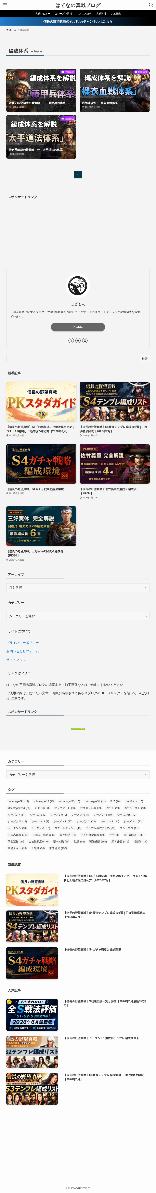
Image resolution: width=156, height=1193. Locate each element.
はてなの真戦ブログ (78, 4)
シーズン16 (17, 821)
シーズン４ (133, 821)
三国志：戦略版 (44, 835)
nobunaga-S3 (69, 801)
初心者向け (133, 835)
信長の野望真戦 (93, 835)
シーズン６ (40, 828)
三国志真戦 (18, 835)
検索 (145, 358)
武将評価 (120, 841)
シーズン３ (109, 821)
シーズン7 (16, 814)
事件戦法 (68, 835)
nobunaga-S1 (18, 801)
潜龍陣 (140, 841)
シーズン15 (126, 814)
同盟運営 (16, 841)
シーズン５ (17, 828)
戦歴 (79, 841)
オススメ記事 (91, 808)
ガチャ (113, 808)
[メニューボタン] (5, 5)
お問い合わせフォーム (22, 651)
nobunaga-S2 (44, 801)
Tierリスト (134, 801)
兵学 (114, 835)
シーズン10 (80, 814)
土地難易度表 (39, 841)
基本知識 (61, 841)
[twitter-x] (71, 340)
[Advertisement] (78, 234)
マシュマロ (129, 828)
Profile (78, 327)
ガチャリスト (135, 808)
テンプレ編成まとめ (100, 828)
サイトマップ (16, 659)
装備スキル (17, 848)
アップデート (65, 808)
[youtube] (78, 340)
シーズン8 (38, 814)
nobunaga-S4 (95, 801)
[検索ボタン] (151, 5)
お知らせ (42, 808)
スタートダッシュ (68, 828)
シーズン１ (63, 821)
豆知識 (38, 848)
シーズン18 (40, 821)
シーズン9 (59, 814)
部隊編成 (58, 848)
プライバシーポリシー (22, 642)
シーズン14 (103, 814)
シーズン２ (86, 821)
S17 (115, 801)
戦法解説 (98, 841)
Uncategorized (19, 808)
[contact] (85, 340)
